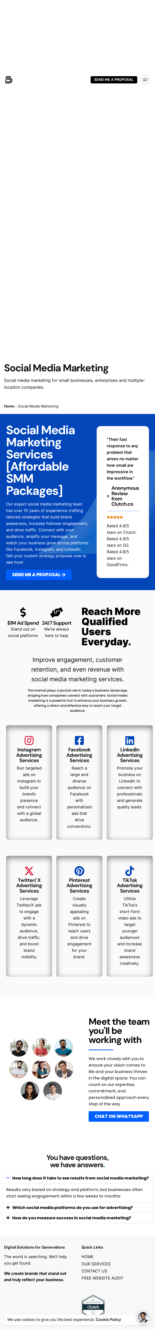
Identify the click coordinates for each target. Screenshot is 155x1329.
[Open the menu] (145, 79)
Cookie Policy (108, 1319)
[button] (77, 1178)
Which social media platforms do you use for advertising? (72, 1207)
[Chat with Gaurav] (143, 1317)
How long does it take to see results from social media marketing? (80, 1178)
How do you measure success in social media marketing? (71, 1218)
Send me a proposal (114, 79)
